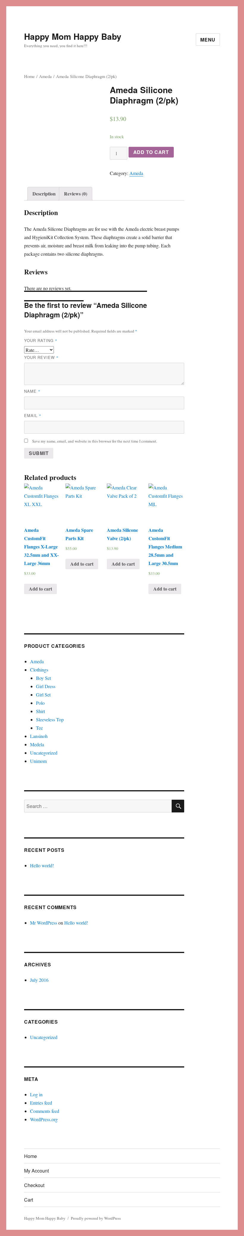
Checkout (34, 1185)
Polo (40, 703)
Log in (36, 1094)
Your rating (40, 340)
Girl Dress (45, 686)
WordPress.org (44, 1119)
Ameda (45, 76)
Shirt (40, 711)
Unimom (38, 761)
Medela (37, 744)
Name (32, 391)
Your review (41, 357)
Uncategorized (43, 753)
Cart (28, 1199)
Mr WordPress (43, 923)
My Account (36, 1170)
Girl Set (43, 694)
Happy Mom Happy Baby (72, 36)
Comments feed (44, 1111)
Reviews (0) (75, 193)
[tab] (44, 194)
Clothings (39, 669)
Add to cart (151, 152)
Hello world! (42, 865)
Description (44, 193)
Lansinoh (39, 736)
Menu (207, 39)
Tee (39, 728)
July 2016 (39, 980)
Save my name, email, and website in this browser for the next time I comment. (94, 441)
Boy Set (43, 678)
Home (29, 76)
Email (32, 415)
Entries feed (41, 1103)
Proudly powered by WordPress (96, 1218)
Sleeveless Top (50, 719)
